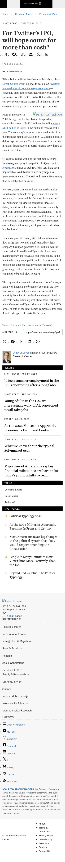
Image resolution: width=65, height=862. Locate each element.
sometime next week (13, 84)
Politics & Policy (11, 626)
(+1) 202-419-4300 (12, 616)
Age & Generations (13, 662)
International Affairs (13, 634)
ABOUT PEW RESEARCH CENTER (18, 789)
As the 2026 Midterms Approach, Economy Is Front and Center (30, 427)
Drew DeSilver (14, 71)
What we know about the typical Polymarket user (29, 448)
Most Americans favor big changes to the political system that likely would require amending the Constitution (33, 543)
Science (6, 689)
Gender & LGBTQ (12, 670)
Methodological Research (17, 710)
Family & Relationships (15, 674)
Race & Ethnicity (12, 648)
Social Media (34, 325)
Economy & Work (18, 325)
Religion (7, 655)
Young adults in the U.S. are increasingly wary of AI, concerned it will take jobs (31, 405)
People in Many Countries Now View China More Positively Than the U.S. (33, 561)
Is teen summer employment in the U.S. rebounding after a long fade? (31, 382)
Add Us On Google (13, 63)
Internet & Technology (15, 696)
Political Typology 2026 (26, 516)
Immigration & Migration (16, 641)
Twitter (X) (47, 325)
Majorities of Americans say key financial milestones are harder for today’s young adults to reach (31, 470)
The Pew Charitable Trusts (47, 809)
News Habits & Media (15, 703)
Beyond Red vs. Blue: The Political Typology (33, 575)
